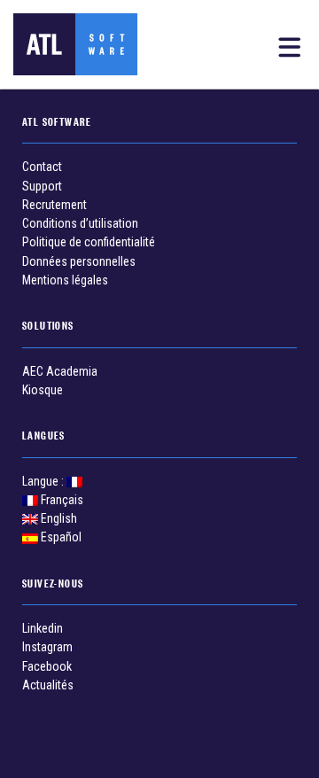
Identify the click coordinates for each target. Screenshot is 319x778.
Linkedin (42, 628)
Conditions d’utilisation (80, 223)
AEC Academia (59, 371)
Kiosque (42, 390)
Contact (42, 166)
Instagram (47, 647)
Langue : (44, 481)
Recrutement (54, 205)
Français (60, 500)
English (57, 518)
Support (42, 186)
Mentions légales (65, 280)
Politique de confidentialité (88, 242)
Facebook (47, 666)
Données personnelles (79, 261)
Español (60, 537)
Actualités (48, 685)
